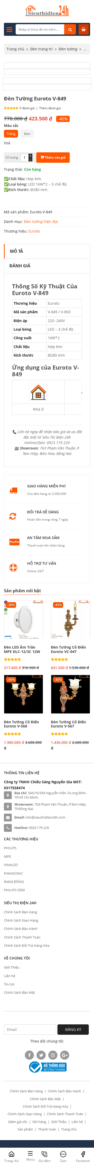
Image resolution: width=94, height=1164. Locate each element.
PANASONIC (13, 873)
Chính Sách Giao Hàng (21, 920)
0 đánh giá (27, 108)
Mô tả (16, 251)
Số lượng (11, 157)
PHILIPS (10, 848)
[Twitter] (41, 1055)
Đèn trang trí (41, 48)
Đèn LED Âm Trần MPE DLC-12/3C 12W (22, 649)
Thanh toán (47, 1129)
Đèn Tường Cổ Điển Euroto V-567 (68, 724)
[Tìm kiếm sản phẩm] (70, 29)
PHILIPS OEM (14, 890)
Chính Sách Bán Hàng (20, 912)
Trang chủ (15, 48)
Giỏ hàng (39, 1121)
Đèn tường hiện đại (41, 221)
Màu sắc (11, 125)
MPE (7, 856)
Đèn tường (68, 48)
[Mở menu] (9, 29)
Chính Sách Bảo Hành (20, 928)
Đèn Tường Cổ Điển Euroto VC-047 (68, 649)
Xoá (7, 142)
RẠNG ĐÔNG (14, 881)
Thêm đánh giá (50, 108)
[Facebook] (29, 1055)
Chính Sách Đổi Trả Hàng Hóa (26, 945)
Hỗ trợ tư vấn (41, 563)
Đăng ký (73, 1029)
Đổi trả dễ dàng (43, 512)
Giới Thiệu (11, 967)
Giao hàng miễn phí (46, 486)
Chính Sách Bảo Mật (19, 992)
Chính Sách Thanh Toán (22, 937)
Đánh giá (19, 266)
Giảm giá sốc (17, 1121)
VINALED (11, 864)
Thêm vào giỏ (55, 157)
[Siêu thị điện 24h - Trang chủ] (47, 14)
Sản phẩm (25, 1129)
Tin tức (9, 984)
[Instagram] (52, 1055)
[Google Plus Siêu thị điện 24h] (64, 1055)
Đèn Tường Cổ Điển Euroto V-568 (21, 724)
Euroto (34, 231)
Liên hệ (9, 976)
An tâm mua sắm (43, 538)
